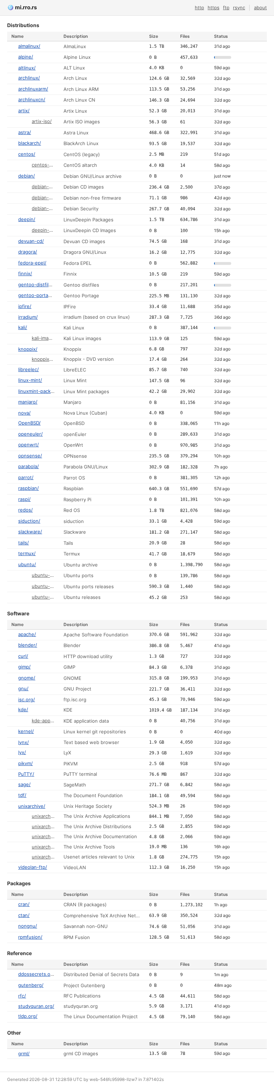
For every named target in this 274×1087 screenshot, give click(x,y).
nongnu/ (27, 926)
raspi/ (24, 499)
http (199, 7)
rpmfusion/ (30, 937)
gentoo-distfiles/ (37, 284)
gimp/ (24, 667)
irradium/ (28, 317)
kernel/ (26, 731)
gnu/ (23, 688)
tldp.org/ (27, 1016)
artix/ (24, 110)
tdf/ (22, 795)
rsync (239, 7)
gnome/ (26, 678)
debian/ (26, 176)
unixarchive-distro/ (53, 826)
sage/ (24, 784)
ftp (226, 7)
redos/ (25, 510)
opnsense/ (30, 455)
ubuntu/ (27, 564)
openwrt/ (28, 444)
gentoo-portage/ (37, 295)
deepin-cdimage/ (51, 230)
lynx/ (23, 742)
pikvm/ (25, 763)
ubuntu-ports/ (48, 575)
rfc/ (22, 996)
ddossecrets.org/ (37, 974)
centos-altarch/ (49, 165)
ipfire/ (24, 306)
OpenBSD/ (29, 423)
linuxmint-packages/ (40, 391)
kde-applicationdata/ (54, 720)
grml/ (24, 1053)
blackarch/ (29, 143)
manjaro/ (27, 402)
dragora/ (27, 252)
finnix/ (25, 273)
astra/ (24, 132)
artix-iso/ (42, 121)
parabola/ (28, 466)
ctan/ (24, 915)
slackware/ (30, 531)
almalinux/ (29, 46)
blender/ (27, 645)
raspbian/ (28, 488)
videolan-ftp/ (32, 867)
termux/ (27, 553)
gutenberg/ (31, 985)
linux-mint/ (30, 380)
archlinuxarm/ (33, 89)
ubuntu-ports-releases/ (58, 586)
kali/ (22, 327)
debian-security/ (50, 208)
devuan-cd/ (31, 241)
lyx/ (22, 752)
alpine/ (25, 57)
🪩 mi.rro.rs (22, 7)
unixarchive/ (31, 806)
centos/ (26, 154)
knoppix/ (27, 349)
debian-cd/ (44, 186)
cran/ (24, 904)
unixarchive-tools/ (52, 847)
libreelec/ (28, 369)
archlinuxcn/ (31, 99)
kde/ (23, 709)
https (213, 7)
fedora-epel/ (32, 263)
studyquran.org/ (36, 1006)
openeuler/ (30, 434)
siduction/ (29, 521)
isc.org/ (26, 699)
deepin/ (26, 219)
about (260, 7)
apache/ (27, 634)
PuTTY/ (26, 774)
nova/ (24, 413)
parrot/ (26, 477)
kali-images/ (45, 338)
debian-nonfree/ (50, 197)
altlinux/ (27, 68)
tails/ (23, 542)
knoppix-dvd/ (46, 359)
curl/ (23, 656)
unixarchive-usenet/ (54, 857)
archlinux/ (29, 78)
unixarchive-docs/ (52, 836)
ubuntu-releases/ (51, 597)
